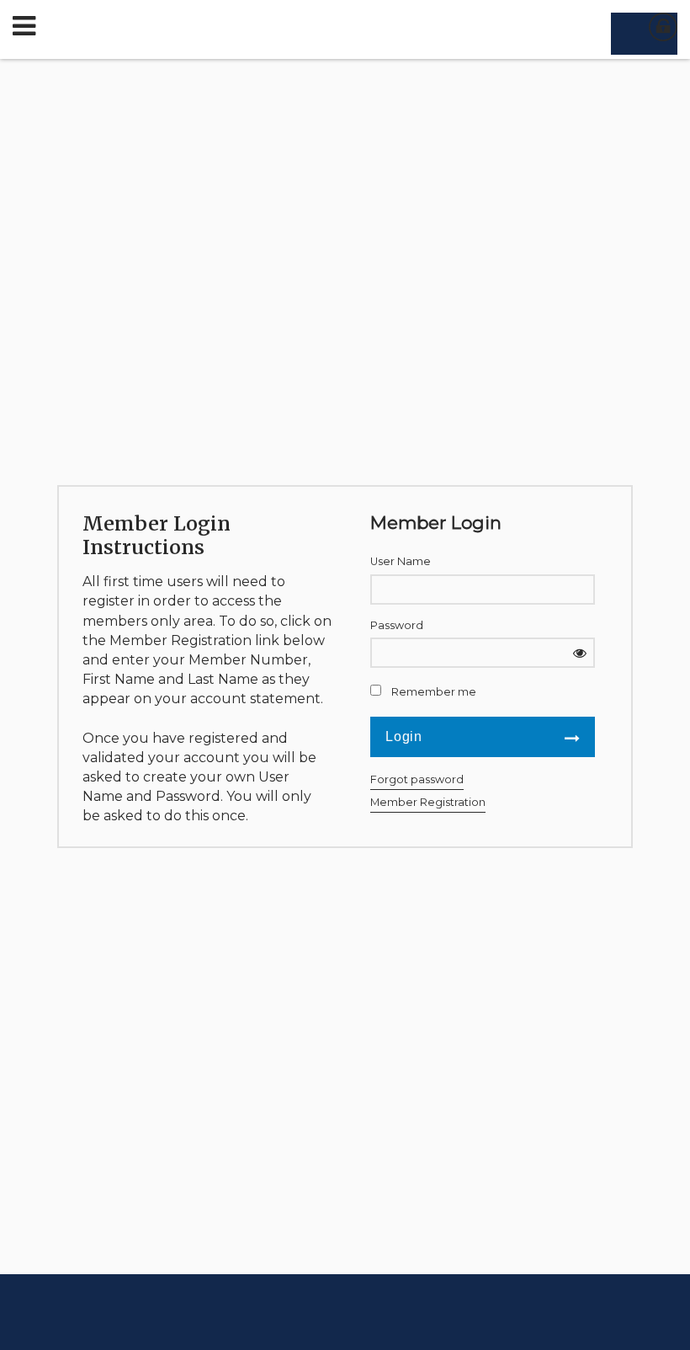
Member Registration (428, 802)
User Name (400, 561)
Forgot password (417, 779)
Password (396, 625)
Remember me (433, 692)
